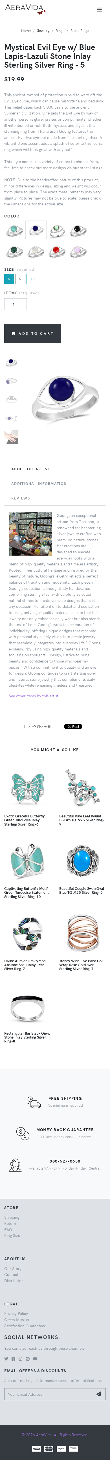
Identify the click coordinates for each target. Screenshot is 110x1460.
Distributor (13, 1280)
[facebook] (13, 1359)
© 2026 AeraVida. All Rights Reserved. (55, 1434)
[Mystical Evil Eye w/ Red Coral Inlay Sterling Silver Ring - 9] (57, 251)
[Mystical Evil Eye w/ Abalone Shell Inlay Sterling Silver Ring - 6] (57, 230)
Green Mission (16, 1319)
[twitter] (6, 1359)
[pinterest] (28, 1359)
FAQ (8, 1229)
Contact (11, 1274)
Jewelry (43, 30)
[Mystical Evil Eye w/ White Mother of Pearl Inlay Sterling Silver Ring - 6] (36, 251)
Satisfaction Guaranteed (25, 1325)
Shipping (11, 1217)
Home (26, 30)
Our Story (12, 1268)
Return (10, 1223)
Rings (60, 30)
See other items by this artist (33, 695)
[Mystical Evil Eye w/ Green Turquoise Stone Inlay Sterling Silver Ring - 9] (14, 230)
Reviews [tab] (20, 498)
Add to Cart (36, 333)
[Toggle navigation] (99, 9)
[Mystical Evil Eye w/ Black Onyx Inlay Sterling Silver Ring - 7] (78, 230)
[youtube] (35, 1359)
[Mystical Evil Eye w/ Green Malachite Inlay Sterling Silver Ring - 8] (14, 251)
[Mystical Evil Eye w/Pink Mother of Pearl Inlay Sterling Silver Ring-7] (78, 251)
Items (21, 292)
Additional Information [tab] (39, 483)
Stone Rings (80, 30)
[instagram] (20, 1359)
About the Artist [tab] (30, 468)
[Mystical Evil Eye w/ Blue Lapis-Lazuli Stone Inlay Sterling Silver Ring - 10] (36, 229)
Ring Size (12, 1235)
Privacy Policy (16, 1313)
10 (33, 279)
